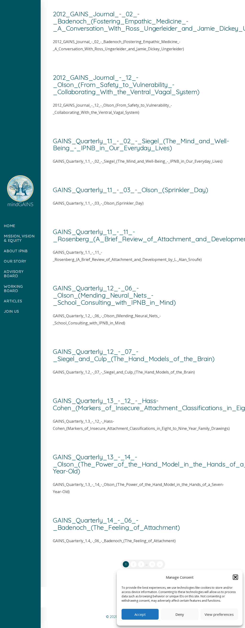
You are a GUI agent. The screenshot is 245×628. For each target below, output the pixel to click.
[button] (235, 577)
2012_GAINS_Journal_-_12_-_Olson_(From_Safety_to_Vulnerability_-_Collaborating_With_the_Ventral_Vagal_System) (126, 84)
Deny (179, 614)
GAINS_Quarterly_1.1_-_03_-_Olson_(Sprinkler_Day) (130, 190)
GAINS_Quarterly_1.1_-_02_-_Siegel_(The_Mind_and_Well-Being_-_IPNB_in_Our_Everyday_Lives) (141, 144)
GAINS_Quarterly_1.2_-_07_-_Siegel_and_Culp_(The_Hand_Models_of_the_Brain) (133, 355)
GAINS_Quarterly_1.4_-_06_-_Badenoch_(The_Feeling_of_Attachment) (116, 523)
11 (152, 564)
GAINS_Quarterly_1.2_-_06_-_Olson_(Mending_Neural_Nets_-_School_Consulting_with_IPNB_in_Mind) (114, 295)
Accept (140, 614)
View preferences (219, 614)
